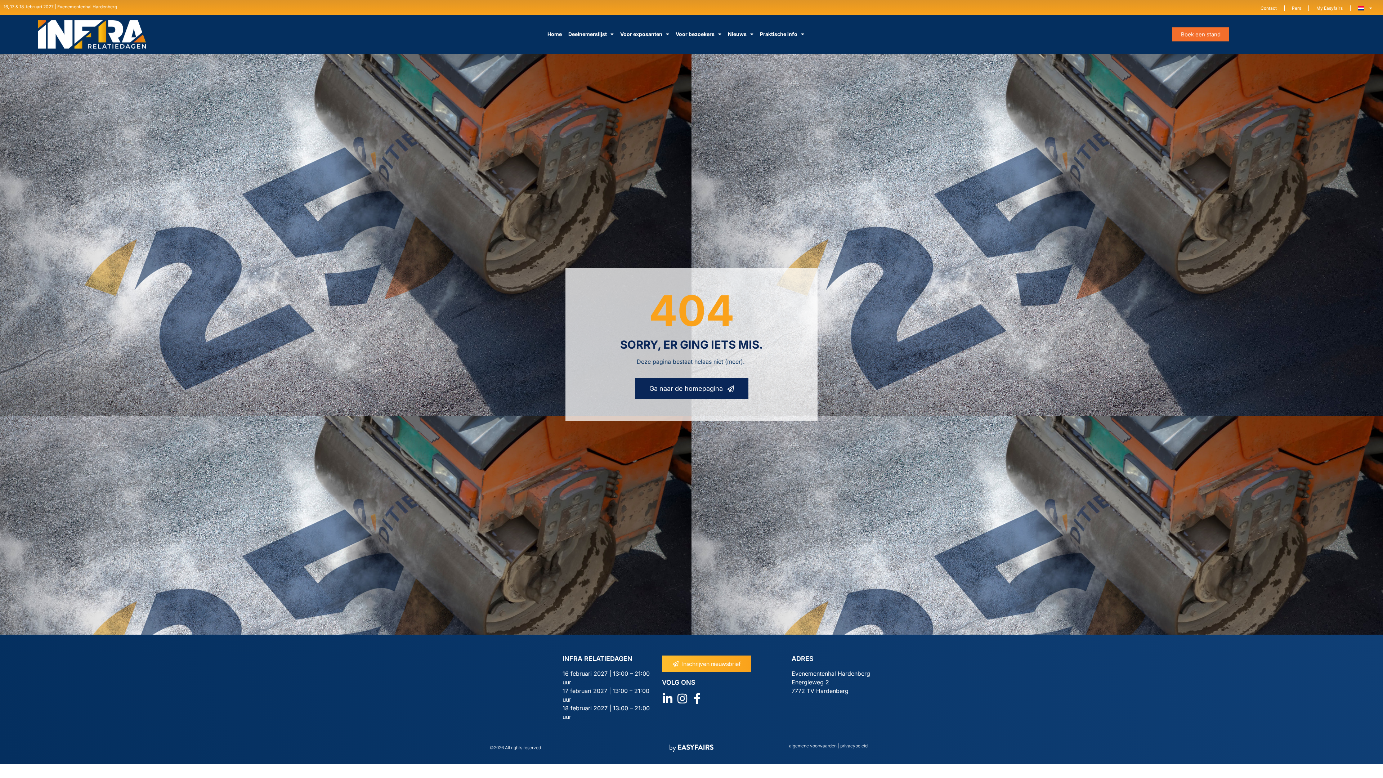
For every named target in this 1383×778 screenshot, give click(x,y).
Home (554, 34)
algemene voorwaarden (813, 745)
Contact (1269, 8)
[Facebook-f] (697, 698)
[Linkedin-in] (667, 698)
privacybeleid (853, 745)
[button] (1200, 34)
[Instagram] (682, 698)
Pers (1296, 8)
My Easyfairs (1329, 8)
